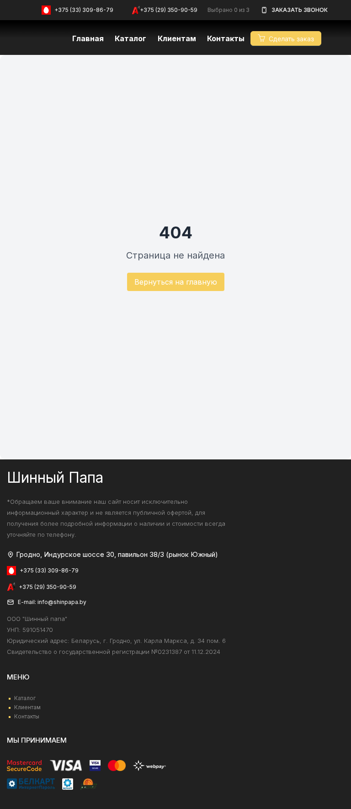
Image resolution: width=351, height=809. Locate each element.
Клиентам (27, 707)
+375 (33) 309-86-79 (83, 9)
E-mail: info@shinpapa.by (52, 602)
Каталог (130, 38)
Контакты (226, 38)
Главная (88, 38)
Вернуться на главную (175, 281)
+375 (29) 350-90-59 (168, 9)
